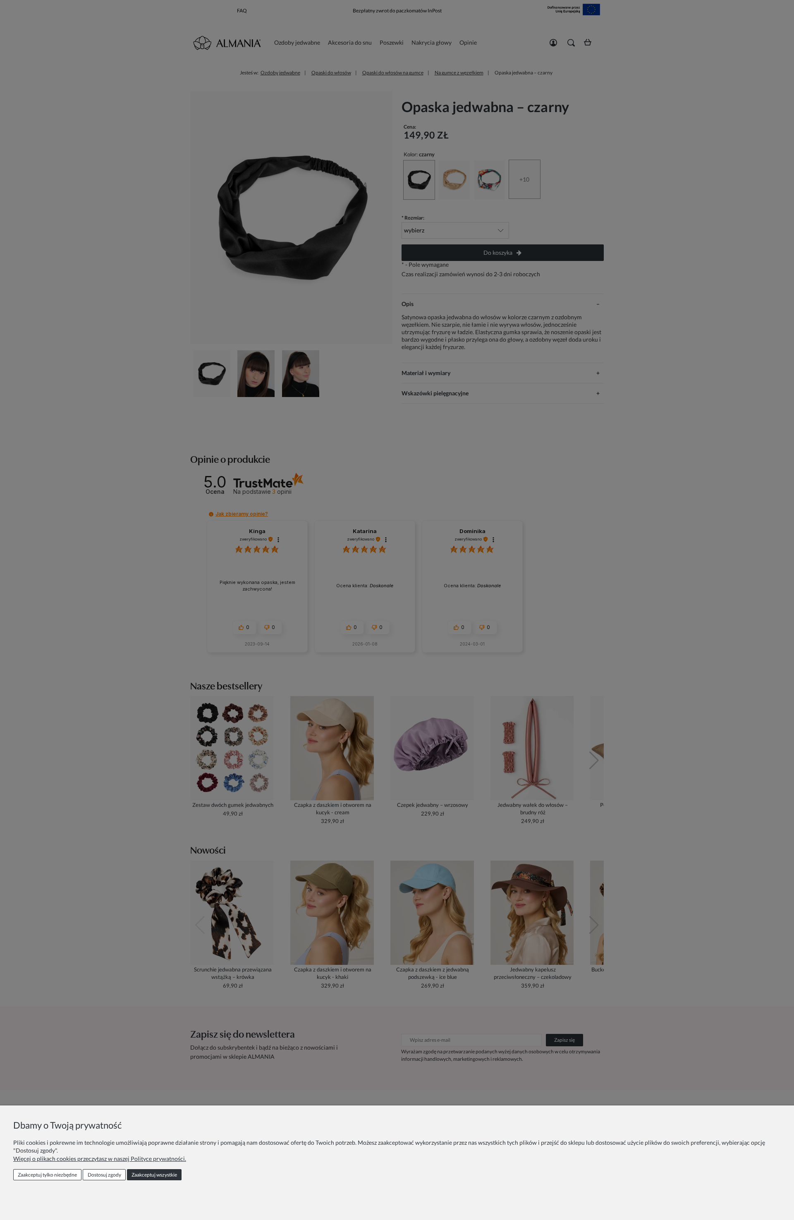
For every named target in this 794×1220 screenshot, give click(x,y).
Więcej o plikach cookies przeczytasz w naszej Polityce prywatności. (99, 1158)
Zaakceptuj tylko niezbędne (47, 1175)
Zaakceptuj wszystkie (154, 1175)
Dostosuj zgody (104, 1175)
